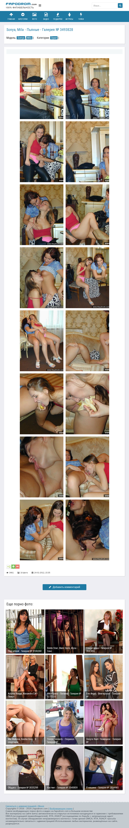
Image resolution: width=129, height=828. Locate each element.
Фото (34, 19)
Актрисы (69, 19)
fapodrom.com (21, 5)
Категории (23, 19)
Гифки (81, 19)
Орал (54, 37)
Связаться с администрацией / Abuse (25, 806)
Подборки (57, 19)
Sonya (20, 37)
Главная (11, 19)
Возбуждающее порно (61, 808)
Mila (29, 37)
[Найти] (120, 5)
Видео (46, 19)
